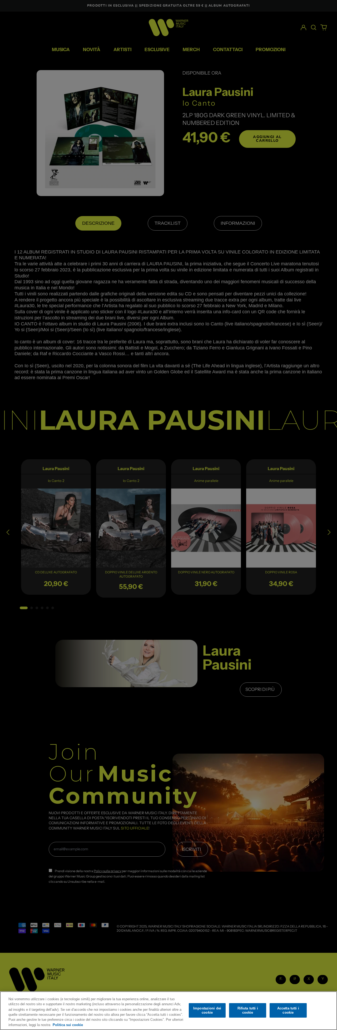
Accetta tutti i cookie (288, 1010)
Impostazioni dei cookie (207, 1010)
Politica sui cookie (68, 1025)
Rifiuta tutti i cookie (247, 1010)
